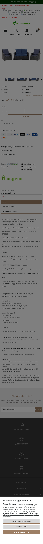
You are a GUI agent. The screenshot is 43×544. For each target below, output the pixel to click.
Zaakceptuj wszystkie (21, 532)
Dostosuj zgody (21, 526)
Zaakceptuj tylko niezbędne (21, 521)
